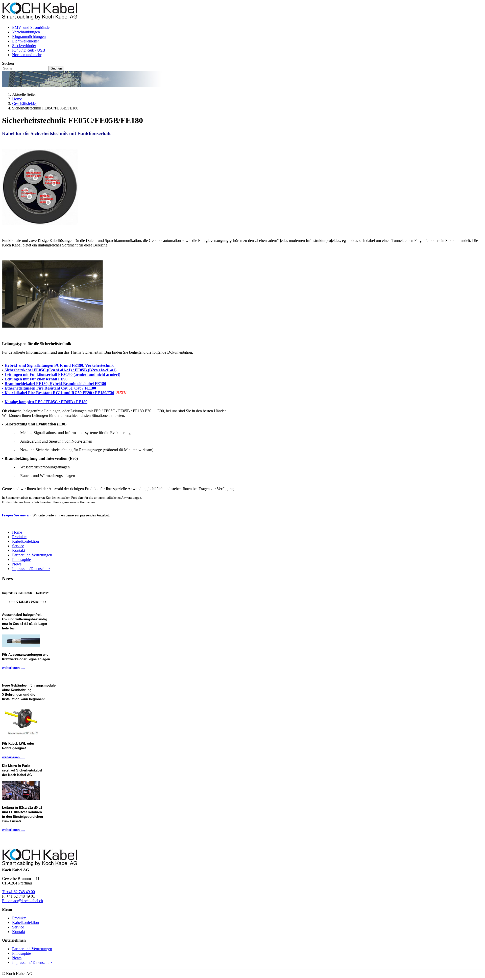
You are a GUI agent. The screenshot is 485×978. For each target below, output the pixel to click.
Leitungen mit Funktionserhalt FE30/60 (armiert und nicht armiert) (62, 374)
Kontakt (18, 550)
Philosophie (21, 559)
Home (17, 532)
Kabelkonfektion (25, 541)
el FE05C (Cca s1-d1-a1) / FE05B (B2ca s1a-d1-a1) (60, 370)
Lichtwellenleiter (25, 41)
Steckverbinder (24, 45)
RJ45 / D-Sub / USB (28, 50)
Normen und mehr (26, 55)
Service (18, 546)
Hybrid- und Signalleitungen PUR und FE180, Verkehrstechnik (59, 365)
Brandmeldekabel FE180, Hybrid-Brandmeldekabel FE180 (55, 383)
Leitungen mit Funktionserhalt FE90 (36, 379)
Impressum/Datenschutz (31, 568)
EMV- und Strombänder (31, 27)
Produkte (19, 537)
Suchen (8, 63)
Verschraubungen (26, 32)
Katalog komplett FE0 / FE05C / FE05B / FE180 (46, 402)
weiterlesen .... (13, 668)
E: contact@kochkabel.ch (22, 901)
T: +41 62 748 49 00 (18, 892)
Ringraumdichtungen (29, 36)
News (16, 564)
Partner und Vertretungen (32, 555)
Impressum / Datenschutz (32, 962)
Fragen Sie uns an (16, 515)
